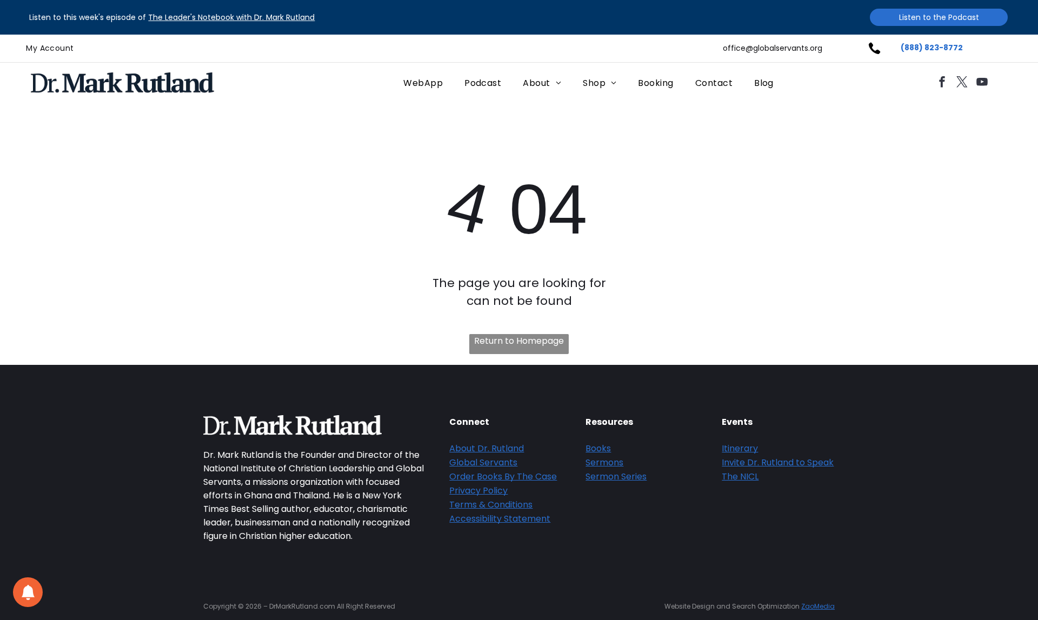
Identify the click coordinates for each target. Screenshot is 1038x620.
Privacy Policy (478, 490)
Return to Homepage (519, 341)
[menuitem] (50, 48)
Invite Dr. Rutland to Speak (778, 462)
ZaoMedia (818, 606)
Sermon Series (616, 476)
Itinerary (740, 448)
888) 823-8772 (933, 47)
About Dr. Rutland (486, 448)
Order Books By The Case (503, 476)
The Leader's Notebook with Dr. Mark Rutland (231, 17)
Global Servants (483, 462)
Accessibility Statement (499, 518)
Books (598, 448)
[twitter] (961, 83)
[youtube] (981, 83)
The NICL (740, 476)
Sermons (604, 462)
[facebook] (941, 83)
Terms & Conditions (491, 504)
